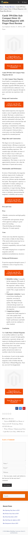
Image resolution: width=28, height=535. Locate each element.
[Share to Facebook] (16, 409)
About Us (23, 531)
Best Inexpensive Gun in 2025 (10, 523)
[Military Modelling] (5, 2)
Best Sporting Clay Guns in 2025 (11, 510)
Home (2, 7)
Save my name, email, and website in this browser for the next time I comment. (13, 478)
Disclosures (14, 532)
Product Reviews (10, 7)
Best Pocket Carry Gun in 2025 (11, 513)
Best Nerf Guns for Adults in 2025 (11, 520)
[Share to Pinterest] (24, 409)
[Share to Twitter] (20, 409)
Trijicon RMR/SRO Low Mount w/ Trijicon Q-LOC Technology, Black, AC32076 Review (13, 423)
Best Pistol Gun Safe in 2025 (10, 517)
